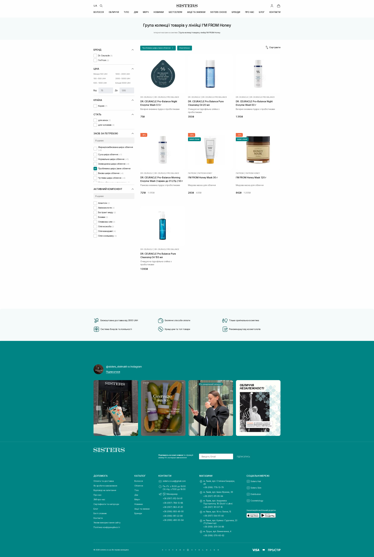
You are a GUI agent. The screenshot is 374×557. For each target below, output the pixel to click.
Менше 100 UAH (100, 74)
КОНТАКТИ (274, 12)
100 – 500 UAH (100, 78)
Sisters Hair (256, 481)
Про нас (98, 495)
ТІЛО (126, 12)
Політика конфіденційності (107, 527)
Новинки (138, 504)
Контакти (98, 518)
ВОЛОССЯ (99, 12)
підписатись (243, 456)
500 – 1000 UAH (100, 83)
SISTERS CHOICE (218, 12)
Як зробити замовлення (105, 485)
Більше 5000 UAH (122, 83)
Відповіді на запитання (105, 490)
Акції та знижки (142, 509)
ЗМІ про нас (99, 499)
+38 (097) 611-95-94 (213, 496)
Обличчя (138, 485)
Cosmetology (257, 500)
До (116, 90)
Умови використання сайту (107, 522)
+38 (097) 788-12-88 (173, 503)
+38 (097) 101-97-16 (213, 507)
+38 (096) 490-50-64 (173, 520)
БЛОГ (261, 12)
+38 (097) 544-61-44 (213, 515)
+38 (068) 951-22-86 (173, 516)
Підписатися (113, 371)
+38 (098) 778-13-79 (213, 487)
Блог (96, 509)
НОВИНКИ (159, 12)
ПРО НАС (249, 12)
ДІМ (136, 12)
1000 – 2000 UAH (122, 74)
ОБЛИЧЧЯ (114, 12)
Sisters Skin (256, 487)
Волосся (138, 481)
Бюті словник (100, 513)
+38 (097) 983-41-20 (173, 507)
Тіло (136, 490)
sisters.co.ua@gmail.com (174, 481)
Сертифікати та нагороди (106, 504)
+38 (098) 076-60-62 (213, 535)
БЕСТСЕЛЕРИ (175, 12)
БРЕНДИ (236, 12)
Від (95, 90)
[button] (158, 48)
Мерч (137, 499)
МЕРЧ (146, 12)
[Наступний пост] (275, 408)
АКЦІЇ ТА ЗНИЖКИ (196, 12)
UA (95, 5)
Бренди (138, 513)
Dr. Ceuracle (146, 97)
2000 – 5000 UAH (122, 78)
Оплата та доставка (104, 481)
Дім (136, 495)
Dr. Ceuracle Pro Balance (166, 97)
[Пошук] (101, 6)
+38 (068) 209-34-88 (213, 526)
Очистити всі (184, 48)
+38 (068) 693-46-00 (173, 511)
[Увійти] (272, 6)
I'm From (192, 173)
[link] (278, 6)
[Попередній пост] (98, 408)
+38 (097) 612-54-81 (172, 498)
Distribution (256, 494)
